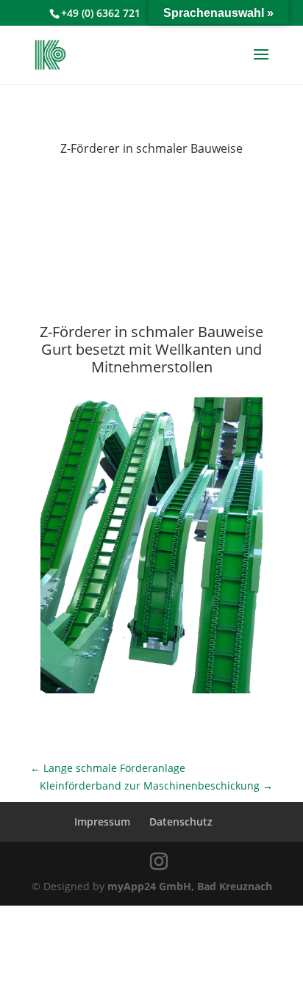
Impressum (102, 821)
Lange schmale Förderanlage (107, 768)
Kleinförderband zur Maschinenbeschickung (156, 786)
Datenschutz (181, 821)
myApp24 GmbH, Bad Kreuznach (189, 886)
